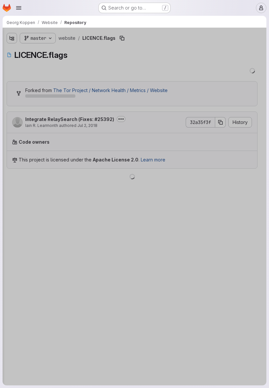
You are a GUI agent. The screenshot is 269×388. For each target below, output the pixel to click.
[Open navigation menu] (18, 8)
